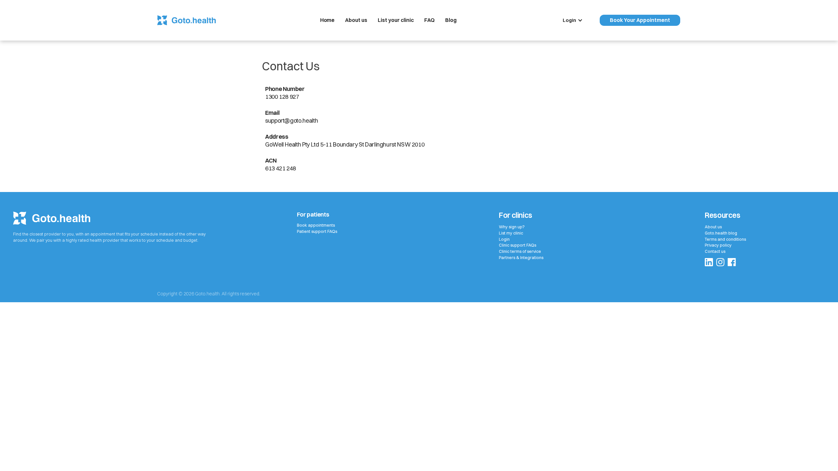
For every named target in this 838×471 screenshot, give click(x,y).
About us (713, 226)
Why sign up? (512, 226)
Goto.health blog (721, 233)
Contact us (715, 251)
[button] (576, 20)
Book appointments (316, 225)
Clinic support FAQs (517, 245)
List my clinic (511, 233)
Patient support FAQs (317, 231)
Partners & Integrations (521, 257)
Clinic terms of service (520, 251)
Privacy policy (718, 245)
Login (504, 239)
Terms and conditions (725, 239)
